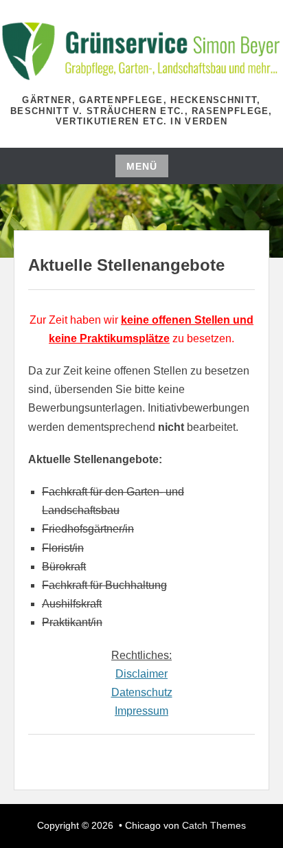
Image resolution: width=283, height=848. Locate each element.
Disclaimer (141, 674)
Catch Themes (214, 825)
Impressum (141, 711)
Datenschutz (141, 692)
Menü (141, 166)
